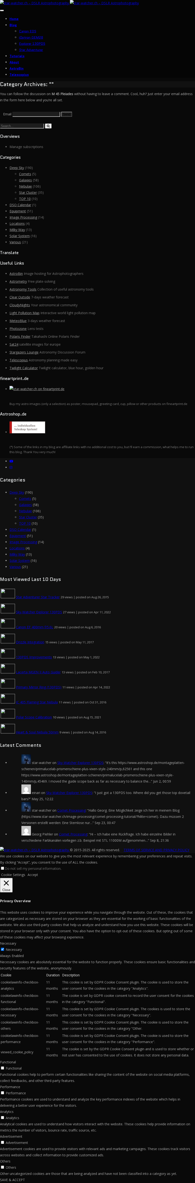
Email (7, 114)
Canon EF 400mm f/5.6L (34, 627)
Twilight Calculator (24, 368)
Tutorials (17, 56)
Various (15, 242)
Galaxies (25, 180)
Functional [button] (8, 1062)
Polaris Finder (20, 336)
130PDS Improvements (34, 657)
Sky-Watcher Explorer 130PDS (39, 612)
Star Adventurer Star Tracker (38, 597)
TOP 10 (25, 198)
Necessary (14, 949)
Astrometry (18, 281)
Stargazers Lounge (24, 352)
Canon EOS (27, 31)
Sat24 (14, 344)
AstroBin (17, 68)
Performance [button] (10, 1087)
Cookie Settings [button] (13, 874)
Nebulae (25, 186)
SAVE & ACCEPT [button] (12, 1180)
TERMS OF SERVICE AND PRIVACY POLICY (156, 850)
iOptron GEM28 (31, 37)
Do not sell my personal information (33, 868)
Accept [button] (33, 874)
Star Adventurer (31, 49)
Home (14, 18)
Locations (17, 223)
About (14, 62)
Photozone (18, 328)
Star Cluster (28, 192)
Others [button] (5, 1161)
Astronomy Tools (23, 289)
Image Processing (23, 217)
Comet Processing (71, 810)
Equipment (18, 211)
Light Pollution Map (24, 313)
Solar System (20, 236)
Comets (25, 174)
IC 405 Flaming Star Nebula (37, 702)
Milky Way (17, 229)
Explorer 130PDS (32, 43)
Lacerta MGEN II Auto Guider (38, 672)
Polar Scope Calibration (34, 717)
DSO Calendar (20, 205)
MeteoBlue (18, 320)
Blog (13, 25)
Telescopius (19, 74)
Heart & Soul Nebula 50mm (37, 732)
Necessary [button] (8, 943)
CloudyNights (20, 305)
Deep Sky (17, 167)
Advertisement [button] (11, 1136)
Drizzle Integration (30, 642)
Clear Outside (20, 297)
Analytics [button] (7, 1111)
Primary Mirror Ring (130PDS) (38, 687)
